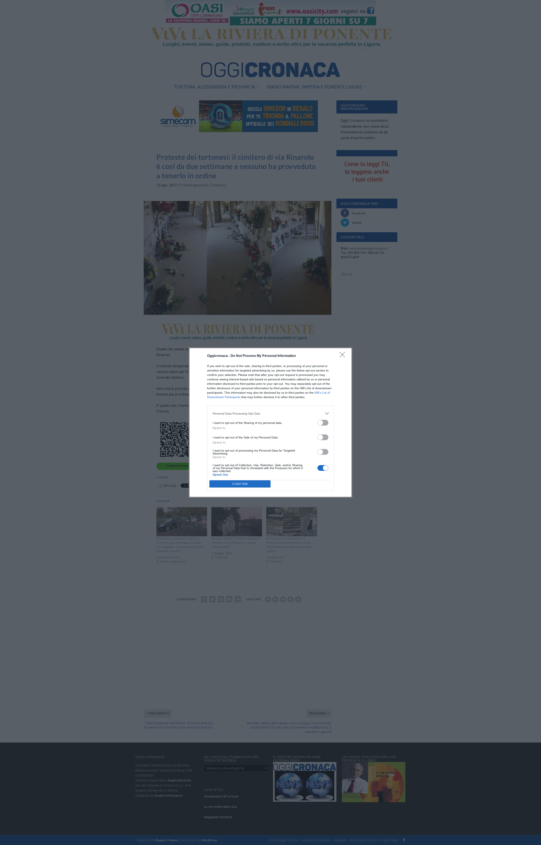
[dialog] (270, 422)
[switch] (322, 423)
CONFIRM (240, 484)
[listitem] (270, 413)
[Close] (344, 356)
